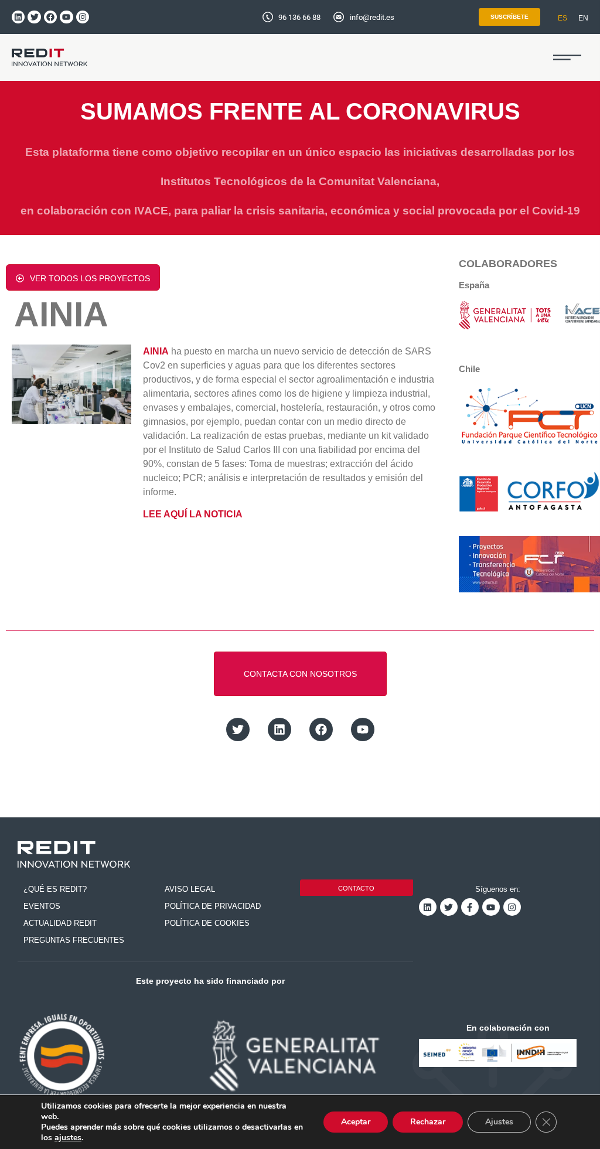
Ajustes (499, 1121)
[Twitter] (34, 17)
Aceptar (355, 1121)
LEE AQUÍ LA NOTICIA (193, 514)
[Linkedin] (18, 17)
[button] (567, 57)
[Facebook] (50, 17)
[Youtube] (66, 17)
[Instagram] (82, 17)
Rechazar (427, 1121)
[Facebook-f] (470, 907)
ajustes (67, 1138)
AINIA (156, 351)
